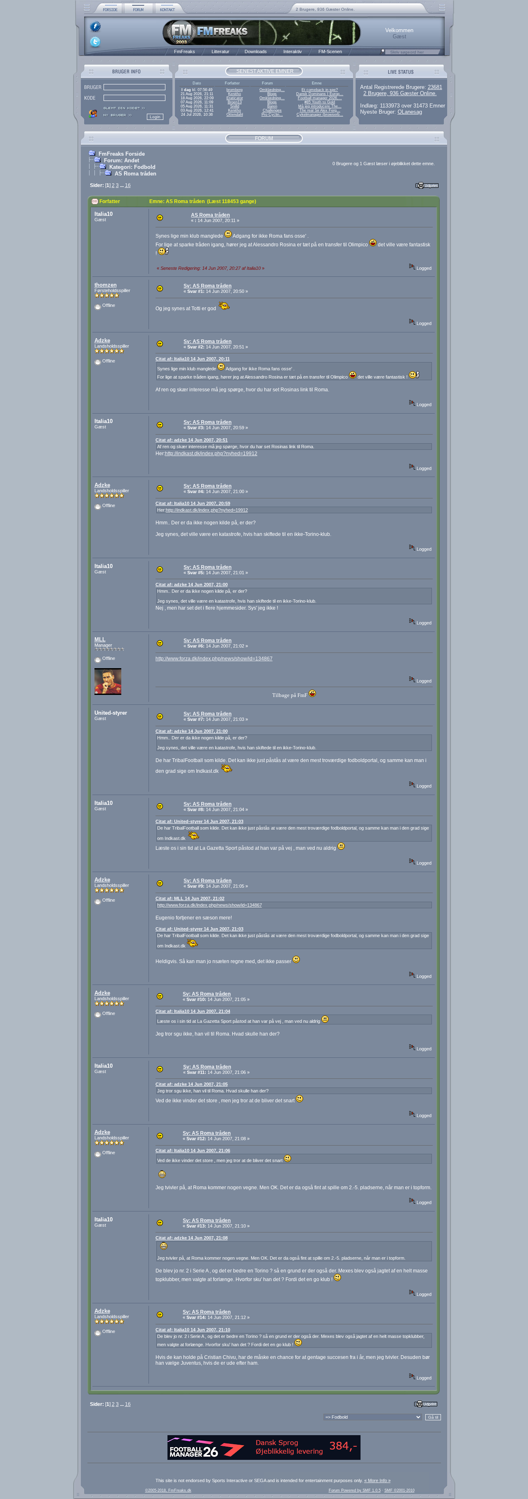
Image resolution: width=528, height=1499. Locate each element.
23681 (435, 87)
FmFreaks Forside (122, 154)
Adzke (102, 340)
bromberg (234, 90)
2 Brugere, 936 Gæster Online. (325, 9)
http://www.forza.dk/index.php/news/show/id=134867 (214, 659)
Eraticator (234, 98)
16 (128, 185)
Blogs (272, 94)
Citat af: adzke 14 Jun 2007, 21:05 (192, 1084)
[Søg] (382, 54)
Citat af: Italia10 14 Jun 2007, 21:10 (193, 1329)
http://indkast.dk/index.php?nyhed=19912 (211, 453)
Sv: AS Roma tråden (207, 286)
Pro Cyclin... (272, 114)
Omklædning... (272, 90)
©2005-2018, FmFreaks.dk (168, 1490)
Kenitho (234, 94)
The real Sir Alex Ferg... (319, 110)
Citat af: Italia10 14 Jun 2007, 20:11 (193, 358)
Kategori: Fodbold (132, 167)
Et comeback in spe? (320, 90)
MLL (100, 639)
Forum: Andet (121, 160)
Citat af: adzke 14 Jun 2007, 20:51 (192, 439)
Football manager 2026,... (320, 98)
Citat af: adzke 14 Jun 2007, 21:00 (192, 584)
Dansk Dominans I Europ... (319, 94)
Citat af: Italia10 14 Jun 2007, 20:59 (193, 503)
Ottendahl (234, 114)
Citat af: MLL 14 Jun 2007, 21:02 (190, 898)
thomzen (105, 285)
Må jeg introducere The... (320, 106)
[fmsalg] (264, 1458)
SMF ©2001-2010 (399, 1490)
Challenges (272, 110)
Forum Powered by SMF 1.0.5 (355, 1490)
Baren (272, 106)
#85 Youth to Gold (319, 102)
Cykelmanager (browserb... (320, 114)
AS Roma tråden (135, 174)
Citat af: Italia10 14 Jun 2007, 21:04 (193, 1011)
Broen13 (235, 102)
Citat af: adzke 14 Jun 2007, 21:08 (192, 1237)
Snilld (234, 106)
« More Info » (377, 1480)
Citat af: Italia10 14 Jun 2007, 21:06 (193, 1150)
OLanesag (410, 112)
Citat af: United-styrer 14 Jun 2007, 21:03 (199, 821)
